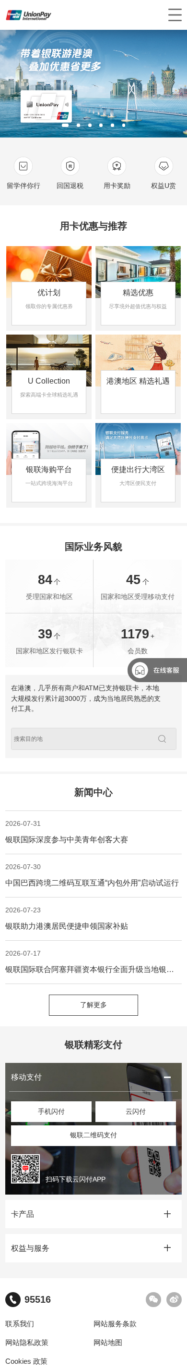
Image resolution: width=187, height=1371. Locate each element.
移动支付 (26, 1077)
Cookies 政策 (26, 1361)
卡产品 (22, 1214)
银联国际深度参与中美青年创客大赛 (66, 832)
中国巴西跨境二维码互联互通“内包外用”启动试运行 (92, 875)
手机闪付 (51, 1111)
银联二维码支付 (93, 1135)
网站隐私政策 (26, 1342)
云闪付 (136, 1111)
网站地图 (108, 1342)
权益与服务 (30, 1248)
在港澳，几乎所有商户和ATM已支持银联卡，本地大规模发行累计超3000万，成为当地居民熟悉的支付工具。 (86, 698)
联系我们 (19, 1324)
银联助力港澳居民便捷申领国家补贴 (66, 919)
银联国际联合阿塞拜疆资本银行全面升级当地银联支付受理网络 (93, 962)
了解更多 (93, 1005)
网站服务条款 (115, 1324)
